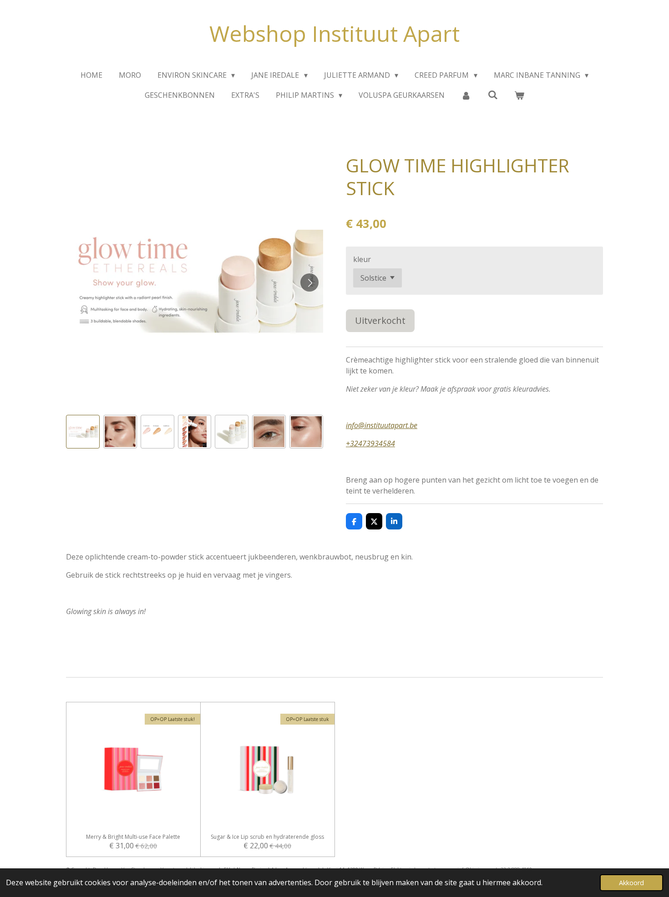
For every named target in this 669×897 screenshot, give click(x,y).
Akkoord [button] (631, 882)
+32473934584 (370, 443)
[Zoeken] (493, 94)
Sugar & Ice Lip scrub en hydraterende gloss (267, 837)
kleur (362, 259)
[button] (83, 431)
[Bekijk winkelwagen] (519, 95)
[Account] (466, 95)
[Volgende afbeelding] (309, 282)
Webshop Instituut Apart (334, 33)
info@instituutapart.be (381, 425)
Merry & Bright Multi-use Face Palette (133, 837)
